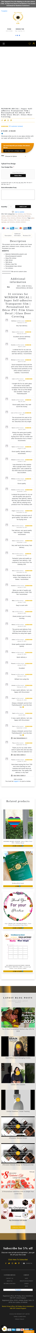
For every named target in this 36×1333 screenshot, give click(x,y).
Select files (18, 175)
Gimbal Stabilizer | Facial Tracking (18, 1111)
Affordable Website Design (18, 1138)
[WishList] (30, 43)
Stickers (3, 218)
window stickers (21, 222)
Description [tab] (8, 235)
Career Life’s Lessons (18, 1084)
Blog (26, 1286)
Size (2, 155)
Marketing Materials (24, 216)
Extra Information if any (8, 187)
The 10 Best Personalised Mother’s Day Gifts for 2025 (18, 1030)
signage (3, 222)
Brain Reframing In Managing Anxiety (18, 1058)
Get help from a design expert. (14, 151)
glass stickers (8, 220)
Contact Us (9, 1278)
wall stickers (11, 222)
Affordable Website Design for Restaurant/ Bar (18, 1165)
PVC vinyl (17, 220)
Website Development (26, 1281)
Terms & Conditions (20, 1316)
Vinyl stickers (11, 218)
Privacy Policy (19, 1319)
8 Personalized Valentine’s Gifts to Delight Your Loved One (18, 1193)
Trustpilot (4, 11)
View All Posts (18, 1227)
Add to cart (23, 206)
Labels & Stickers (11, 216)
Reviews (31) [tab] (27, 235)
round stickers (25, 220)
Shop (26, 1278)
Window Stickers (21, 218)
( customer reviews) (16, 126)
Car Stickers (27, 214)
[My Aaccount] (34, 43)
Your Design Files (7, 167)
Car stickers (19, 214)
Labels (3, 216)
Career (26, 1283)
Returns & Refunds (9, 1283)
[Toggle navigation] (3, 43)
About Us (9, 1281)
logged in (17, 781)
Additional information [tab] (17, 234)
